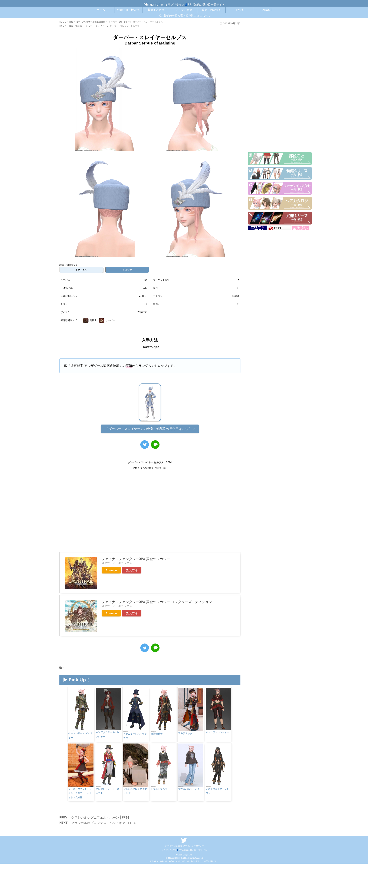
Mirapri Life (153, 4)
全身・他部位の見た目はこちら (148, 429)
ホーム (101, 9)
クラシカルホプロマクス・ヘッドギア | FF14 (103, 823)
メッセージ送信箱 (173, 845)
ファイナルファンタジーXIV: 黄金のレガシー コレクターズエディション (157, 602)
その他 (239, 9)
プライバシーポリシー (193, 845)
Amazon (111, 570)
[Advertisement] (149, 514)
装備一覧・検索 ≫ (128, 9)
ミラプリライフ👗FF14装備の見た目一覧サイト (184, 850)
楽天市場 (132, 570)
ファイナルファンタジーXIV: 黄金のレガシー (136, 559)
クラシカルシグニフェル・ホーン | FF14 (100, 817)
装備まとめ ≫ (156, 9)
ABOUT (267, 9)
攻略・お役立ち (211, 9)
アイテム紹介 (184, 9)
